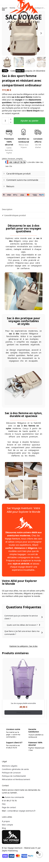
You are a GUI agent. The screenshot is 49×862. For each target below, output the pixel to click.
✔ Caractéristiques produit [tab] (14, 215)
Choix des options (23, 712)
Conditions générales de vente (15, 769)
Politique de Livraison (11, 772)
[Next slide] (41, 33)
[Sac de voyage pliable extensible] (23, 679)
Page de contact (9, 807)
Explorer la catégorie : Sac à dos (24, 646)
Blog (4, 828)
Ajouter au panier (29, 120)
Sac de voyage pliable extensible (23, 703)
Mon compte (7, 824)
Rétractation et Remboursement (16, 779)
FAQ (3, 804)
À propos (6, 821)
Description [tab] (7, 209)
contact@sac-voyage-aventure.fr (21, 811)
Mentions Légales (9, 766)
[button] (10, 119)
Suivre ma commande (14, 797)
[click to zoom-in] (23, 33)
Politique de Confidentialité (14, 776)
